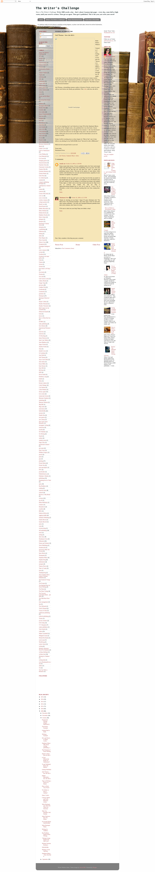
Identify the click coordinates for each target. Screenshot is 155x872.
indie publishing (43, 323)
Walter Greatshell (43, 633)
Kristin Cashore (43, 383)
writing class (42, 654)
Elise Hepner (42, 238)
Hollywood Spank (43, 311)
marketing (41, 400)
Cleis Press (41, 175)
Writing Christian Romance (46, 844)
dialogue (41, 219)
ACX (40, 56)
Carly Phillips (42, 154)
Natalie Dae (42, 415)
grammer (41, 293)
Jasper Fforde (42, 344)
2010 (42, 708)
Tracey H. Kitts (43, 610)
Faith (40, 260)
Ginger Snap (42, 283)
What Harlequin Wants (46, 826)
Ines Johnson (42, 326)
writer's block (42, 644)
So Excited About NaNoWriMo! (46, 822)
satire (40, 524)
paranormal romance (44, 444)
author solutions (43, 90)
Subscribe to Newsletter (92, 19)
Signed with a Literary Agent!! (113, 291)
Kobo (40, 381)
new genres (42, 417)
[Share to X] (85, 153)
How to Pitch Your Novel (45, 787)
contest (40, 189)
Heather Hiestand (43, 303)
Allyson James (42, 64)
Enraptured (42, 244)
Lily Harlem (42, 387)
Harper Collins (42, 301)
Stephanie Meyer (70, 155)
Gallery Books (42, 281)
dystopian (41, 227)
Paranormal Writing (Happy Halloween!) (46, 722)
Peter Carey (42, 450)
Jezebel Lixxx (42, 351)
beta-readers (42, 112)
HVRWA (41, 321)
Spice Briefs (42, 553)
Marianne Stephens (44, 398)
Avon (40, 92)
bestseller (41, 110)
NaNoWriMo (42, 411)
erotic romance (42, 250)
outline (40, 438)
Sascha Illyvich (43, 522)
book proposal (42, 131)
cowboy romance (43, 200)
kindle (40, 378)
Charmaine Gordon (44, 167)
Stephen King (42, 559)
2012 (42, 704)
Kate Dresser (42, 366)
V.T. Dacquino (42, 625)
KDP (40, 372)
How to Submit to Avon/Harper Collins (110, 208)
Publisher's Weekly (44, 476)
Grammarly (42, 291)
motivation (41, 408)
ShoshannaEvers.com (58, 28)
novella (41, 429)
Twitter (41, 618)
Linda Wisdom (42, 389)
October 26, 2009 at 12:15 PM (79, 197)
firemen (41, 266)
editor (40, 235)
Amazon (41, 67)
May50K (41, 404)
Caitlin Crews (42, 148)
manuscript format (43, 396)
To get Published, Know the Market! (46, 766)
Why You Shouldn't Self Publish (46, 812)
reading (41, 488)
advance (41, 58)
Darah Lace (42, 204)
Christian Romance (44, 171)
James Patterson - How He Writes (46, 818)
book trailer (42, 135)
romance (41, 504)
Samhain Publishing (44, 517)
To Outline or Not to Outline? (45, 791)
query (40, 484)
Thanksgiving (42, 572)
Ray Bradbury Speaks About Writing (46, 834)
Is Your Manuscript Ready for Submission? (46, 760)
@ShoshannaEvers (108, 40)
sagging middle (43, 515)
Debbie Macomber (43, 208)
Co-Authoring (42, 178)
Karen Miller (42, 364)
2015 (42, 697)
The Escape (42, 583)
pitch (40, 456)
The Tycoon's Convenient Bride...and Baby (45, 595)
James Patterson (43, 338)
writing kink (42, 660)
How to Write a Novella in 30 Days (113, 330)
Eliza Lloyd (42, 240)
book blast (41, 125)
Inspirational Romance (44, 328)
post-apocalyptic (43, 467)
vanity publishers (43, 627)
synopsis (41, 564)
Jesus (40, 348)
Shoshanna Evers (64, 197)
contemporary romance (45, 185)
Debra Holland (42, 210)
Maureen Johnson (43, 402)
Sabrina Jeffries (43, 513)
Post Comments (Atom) (68, 248)
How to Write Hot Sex (44, 318)
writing (41, 646)
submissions (42, 562)
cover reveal (42, 198)
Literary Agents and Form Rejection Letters (46, 800)
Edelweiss (41, 231)
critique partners (43, 202)
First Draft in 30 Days (44, 268)
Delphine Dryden (43, 215)
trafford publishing (44, 616)
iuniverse (41, 333)
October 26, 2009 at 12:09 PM (73, 163)
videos (77, 155)
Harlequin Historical (44, 298)
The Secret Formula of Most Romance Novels (113, 190)
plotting (41, 461)
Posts (42, 34)
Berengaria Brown (43, 105)
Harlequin (41, 296)
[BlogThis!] (83, 153)
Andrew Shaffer (43, 72)
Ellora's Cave (42, 242)
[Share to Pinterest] (89, 153)
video (85, 89)
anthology (41, 77)
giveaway (41, 285)
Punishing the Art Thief (45, 480)
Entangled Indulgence (44, 246)
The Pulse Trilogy (43, 591)
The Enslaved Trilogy (44, 579)
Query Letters (45, 795)
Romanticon (42, 506)
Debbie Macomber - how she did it (46, 777)
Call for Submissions (44, 150)
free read (41, 276)
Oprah (40, 436)
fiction (40, 264)
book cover (42, 129)
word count (42, 640)
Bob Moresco (42, 122)
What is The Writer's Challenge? (55, 19)
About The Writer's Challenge (44, 53)
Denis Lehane (42, 217)
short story (41, 536)
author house (42, 85)
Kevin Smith (42, 374)
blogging (41, 118)
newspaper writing (43, 425)
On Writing (42, 434)
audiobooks (42, 81)
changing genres (43, 160)
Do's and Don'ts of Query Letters (46, 739)
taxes (40, 570)
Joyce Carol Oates (43, 359)
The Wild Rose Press (44, 598)
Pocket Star (42, 465)
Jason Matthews (43, 342)
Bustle (40, 146)
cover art (41, 195)
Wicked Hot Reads (43, 638)
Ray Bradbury (42, 486)
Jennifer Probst (43, 346)
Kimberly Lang (43, 376)
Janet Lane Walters (43, 340)
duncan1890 (83, 867)
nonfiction (41, 427)
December (45, 713)
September (45, 859)
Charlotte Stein (43, 165)
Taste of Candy (43, 568)
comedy (41, 180)
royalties (41, 509)
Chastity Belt (42, 169)
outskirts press (42, 440)
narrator (41, 413)
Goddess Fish (42, 287)
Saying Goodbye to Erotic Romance (113, 310)
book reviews (42, 133)
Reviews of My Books (44, 494)
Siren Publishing (43, 545)
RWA (40, 511)
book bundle (42, 127)
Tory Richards (42, 606)
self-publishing (42, 530)
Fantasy (41, 262)
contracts (41, 191)
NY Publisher (42, 431)
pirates (40, 454)
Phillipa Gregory (43, 452)
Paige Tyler (42, 442)
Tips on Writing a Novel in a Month (46, 782)
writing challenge (43, 652)
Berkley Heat (42, 107)
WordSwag (41, 642)
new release (42, 419)
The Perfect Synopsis (45, 727)
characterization (43, 162)
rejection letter (42, 490)
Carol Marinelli (43, 156)
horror (40, 316)
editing (40, 233)
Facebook (41, 254)
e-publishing (42, 229)
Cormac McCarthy (43, 193)
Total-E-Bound (43, 608)
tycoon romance (43, 620)
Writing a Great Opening (46, 850)
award (40, 94)
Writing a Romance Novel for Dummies (44, 649)
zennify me (62, 163)
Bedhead (41, 103)
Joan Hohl (41, 355)
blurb (40, 120)
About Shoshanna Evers (75, 19)
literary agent (42, 391)
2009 (42, 711)
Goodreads (41, 289)
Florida (41, 274)
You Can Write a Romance (43, 670)
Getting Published (46, 769)
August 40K (42, 83)
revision (41, 498)
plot (40, 459)
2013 (42, 701)
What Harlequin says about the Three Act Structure (46, 806)
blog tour (41, 116)
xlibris (40, 665)
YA (40, 668)
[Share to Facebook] (87, 153)
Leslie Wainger (43, 385)
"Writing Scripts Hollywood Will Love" (46, 840)
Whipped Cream (43, 635)
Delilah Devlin (42, 213)
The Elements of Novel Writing (46, 750)
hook (40, 313)
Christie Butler (42, 173)
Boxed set (41, 140)
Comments (44, 37)
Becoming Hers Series (44, 100)
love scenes (42, 394)
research (41, 492)
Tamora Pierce (42, 566)
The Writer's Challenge (57, 8)
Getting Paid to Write (46, 731)
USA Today (42, 622)
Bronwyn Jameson (43, 144)
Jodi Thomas (62, 155)
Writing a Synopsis (45, 735)
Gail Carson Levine (44, 278)
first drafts (41, 272)
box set (41, 137)
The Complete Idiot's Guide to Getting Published (44, 576)
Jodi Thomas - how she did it (46, 772)
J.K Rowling (42, 336)
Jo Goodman (42, 353)
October (44, 717)
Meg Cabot (41, 406)
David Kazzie (42, 206)
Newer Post (59, 245)
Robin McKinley (43, 502)
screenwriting (42, 528)
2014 (42, 699)
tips (40, 604)
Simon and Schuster (44, 543)
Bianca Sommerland (44, 114)
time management (43, 602)
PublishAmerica (43, 474)
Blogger (95, 867)
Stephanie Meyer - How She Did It (46, 855)
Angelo (41, 75)
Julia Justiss (42, 361)
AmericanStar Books (44, 69)
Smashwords (42, 547)
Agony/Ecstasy (42, 62)
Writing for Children (44, 656)
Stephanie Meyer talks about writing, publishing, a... (46, 745)
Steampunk (42, 555)
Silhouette (41, 541)
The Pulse (41, 589)
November (45, 715)
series (40, 532)
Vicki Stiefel (42, 629)
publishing (41, 478)
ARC (40, 79)
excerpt (41, 252)
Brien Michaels (43, 142)
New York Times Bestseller (43, 422)
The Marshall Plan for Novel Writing (44, 586)
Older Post (96, 245)
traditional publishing (44, 612)
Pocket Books (42, 463)
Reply (60, 192)
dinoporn (41, 221)
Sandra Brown (42, 519)
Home (41, 19)
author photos (42, 87)
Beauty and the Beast (44, 96)
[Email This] (82, 153)
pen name (41, 448)
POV (40, 469)
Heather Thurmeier (44, 306)
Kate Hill (41, 368)
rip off (40, 500)
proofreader (42, 471)
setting (40, 534)
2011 (42, 706)
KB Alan (41, 370)
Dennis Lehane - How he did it (46, 754)
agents (40, 60)
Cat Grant (41, 158)
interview (41, 331)
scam (40, 526)
